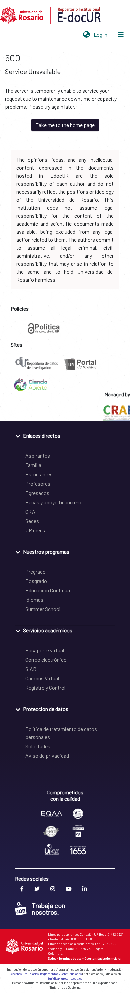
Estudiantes (39, 474)
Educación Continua (47, 590)
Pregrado (35, 571)
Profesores (37, 483)
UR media (36, 530)
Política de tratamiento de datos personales (61, 733)
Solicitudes (37, 746)
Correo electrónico (46, 659)
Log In (101, 34)
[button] (86, 35)
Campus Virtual (42, 678)
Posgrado (36, 581)
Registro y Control (45, 687)
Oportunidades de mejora (102, 958)
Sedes (32, 521)
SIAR (30, 669)
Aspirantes (37, 455)
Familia (33, 465)
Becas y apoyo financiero (53, 502)
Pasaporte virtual (44, 650)
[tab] (65, 435)
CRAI (31, 511)
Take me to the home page (65, 125)
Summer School (42, 609)
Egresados (37, 493)
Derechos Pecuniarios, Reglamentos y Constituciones (45, 974)
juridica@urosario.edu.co (65, 978)
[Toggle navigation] (120, 34)
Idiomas (34, 599)
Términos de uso (70, 958)
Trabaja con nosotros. (48, 908)
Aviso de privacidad (47, 755)
